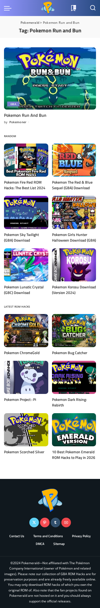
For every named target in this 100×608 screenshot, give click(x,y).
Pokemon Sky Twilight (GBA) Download (21, 237)
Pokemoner (18, 122)
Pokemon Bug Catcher (69, 352)
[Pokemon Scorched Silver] (26, 429)
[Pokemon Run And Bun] (50, 78)
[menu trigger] (9, 8)
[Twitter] (34, 522)
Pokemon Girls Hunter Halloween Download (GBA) (74, 237)
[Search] (93, 8)
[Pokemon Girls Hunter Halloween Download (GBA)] (74, 212)
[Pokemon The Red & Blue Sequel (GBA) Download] (74, 160)
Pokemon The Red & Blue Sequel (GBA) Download (72, 185)
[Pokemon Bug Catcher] (74, 330)
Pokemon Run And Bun (25, 115)
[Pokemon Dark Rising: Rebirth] (74, 377)
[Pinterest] (45, 522)
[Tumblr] (55, 522)
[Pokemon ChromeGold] (26, 330)
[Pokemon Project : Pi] (26, 377)
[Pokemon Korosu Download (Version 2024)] (74, 264)
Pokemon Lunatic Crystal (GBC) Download (24, 289)
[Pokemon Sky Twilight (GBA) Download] (26, 212)
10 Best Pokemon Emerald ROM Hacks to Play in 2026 (73, 454)
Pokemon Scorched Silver (24, 452)
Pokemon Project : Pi (20, 399)
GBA (13, 104)
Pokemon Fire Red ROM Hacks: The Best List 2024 (24, 185)
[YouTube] (66, 522)
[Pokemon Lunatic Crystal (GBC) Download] (26, 264)
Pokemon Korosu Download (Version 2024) (74, 289)
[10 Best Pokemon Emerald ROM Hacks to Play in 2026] (74, 429)
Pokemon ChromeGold (22, 352)
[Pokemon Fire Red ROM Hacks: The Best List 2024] (26, 160)
